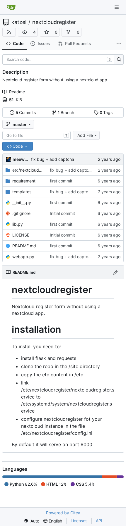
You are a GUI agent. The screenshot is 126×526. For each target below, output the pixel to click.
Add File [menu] (85, 135)
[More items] (119, 44)
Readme (17, 91)
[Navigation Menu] (117, 7)
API (99, 520)
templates (21, 191)
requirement (23, 180)
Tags (106, 112)
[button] (24, 32)
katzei (18, 22)
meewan (21, 159)
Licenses (79, 520)
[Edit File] (115, 272)
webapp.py (23, 256)
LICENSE (20, 234)
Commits (26, 112)
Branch (66, 112)
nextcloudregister (54, 22)
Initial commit (62, 213)
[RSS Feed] (9, 32)
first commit (61, 180)
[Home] (11, 7)
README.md (24, 245)
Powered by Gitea (63, 512)
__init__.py (21, 202)
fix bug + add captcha (52, 159)
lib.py (17, 224)
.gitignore (21, 213)
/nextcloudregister (28, 170)
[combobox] (36, 135)
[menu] (31, 520)
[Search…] (119, 59)
